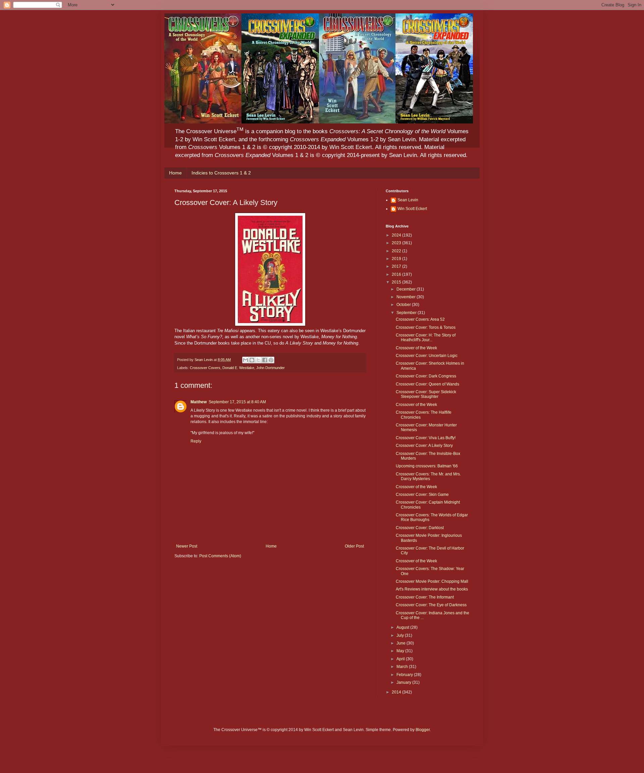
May (400, 651)
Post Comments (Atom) (220, 556)
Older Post (354, 546)
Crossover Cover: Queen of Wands (427, 384)
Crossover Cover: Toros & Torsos (425, 327)
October (404, 304)
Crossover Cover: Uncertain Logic (427, 355)
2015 (397, 282)
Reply (196, 441)
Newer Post (186, 546)
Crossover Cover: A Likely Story (424, 445)
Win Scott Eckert (412, 208)
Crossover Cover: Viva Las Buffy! (425, 437)
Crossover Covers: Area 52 (420, 319)
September (407, 312)
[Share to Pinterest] (271, 360)
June (401, 643)
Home (175, 172)
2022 (397, 251)
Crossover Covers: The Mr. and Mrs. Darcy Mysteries (428, 476)
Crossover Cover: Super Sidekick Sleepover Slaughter (426, 394)
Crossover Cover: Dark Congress (426, 376)
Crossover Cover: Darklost (420, 527)
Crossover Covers (205, 368)
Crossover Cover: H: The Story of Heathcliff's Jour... (425, 337)
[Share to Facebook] (264, 360)
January (404, 682)
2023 (397, 243)
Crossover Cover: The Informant (425, 597)
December (406, 289)
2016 (397, 274)
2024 (397, 235)
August (403, 627)
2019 (397, 258)
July (400, 635)
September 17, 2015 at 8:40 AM (237, 402)
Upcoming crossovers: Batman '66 (427, 466)
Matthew (199, 402)
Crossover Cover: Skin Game (422, 494)
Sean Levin (407, 200)
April (401, 659)
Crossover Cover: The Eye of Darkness (431, 605)
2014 (397, 692)
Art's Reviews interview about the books (432, 589)
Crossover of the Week (416, 348)
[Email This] (245, 360)
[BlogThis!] (252, 360)
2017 (397, 266)
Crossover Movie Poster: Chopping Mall (432, 581)
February (405, 674)
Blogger (423, 729)
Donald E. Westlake (238, 368)
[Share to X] (258, 360)
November (406, 297)
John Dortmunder (270, 368)
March (402, 666)
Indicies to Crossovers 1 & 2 (221, 172)
